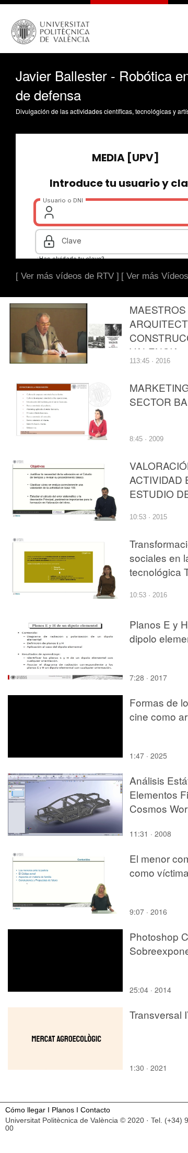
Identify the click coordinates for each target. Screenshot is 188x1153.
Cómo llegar (25, 1110)
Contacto (95, 1110)
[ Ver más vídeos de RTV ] (67, 276)
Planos (63, 1110)
